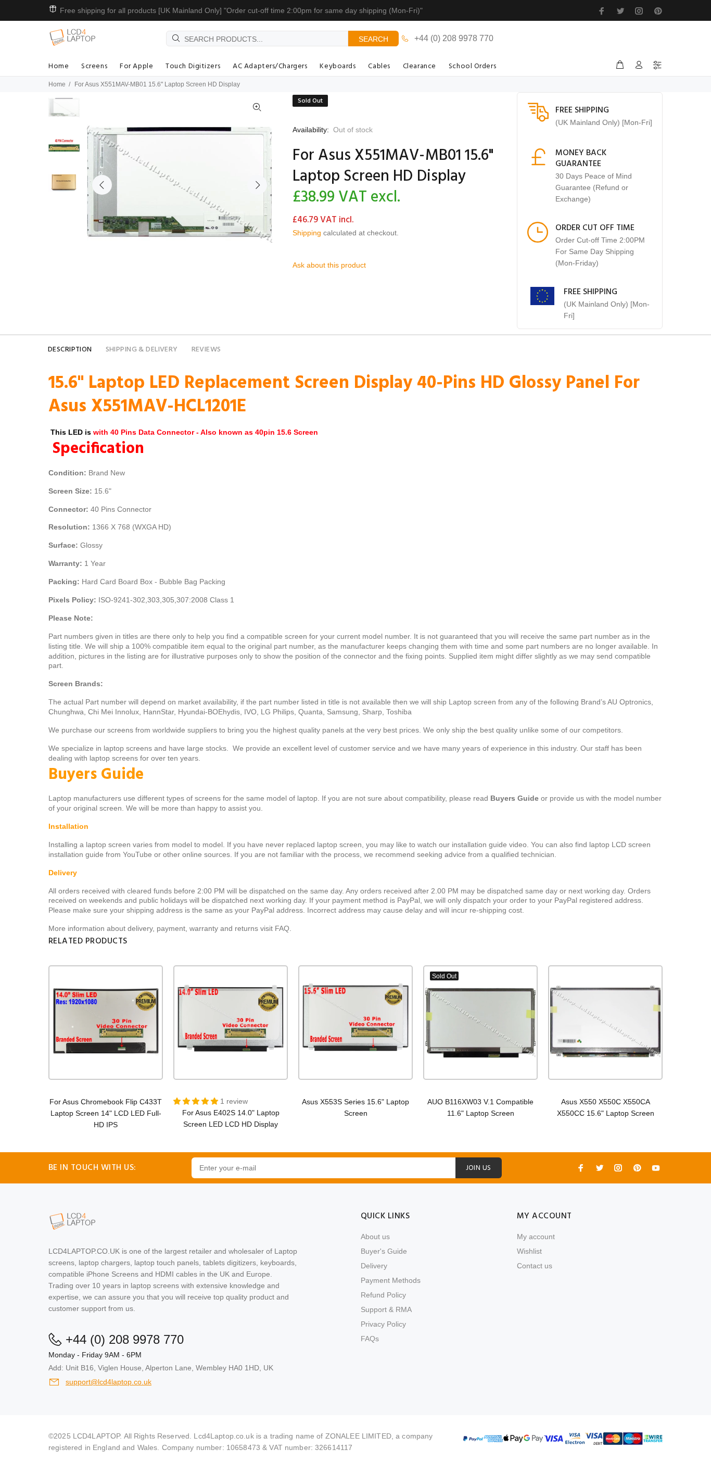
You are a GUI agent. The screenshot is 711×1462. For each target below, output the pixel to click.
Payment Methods (391, 1280)
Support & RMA (386, 1309)
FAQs (370, 1338)
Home (57, 84)
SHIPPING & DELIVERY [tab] (142, 350)
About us (375, 1236)
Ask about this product (329, 265)
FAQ (282, 928)
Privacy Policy (383, 1324)
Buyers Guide (514, 798)
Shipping (307, 233)
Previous (102, 185)
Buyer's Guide (384, 1251)
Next (257, 185)
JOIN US (478, 1168)
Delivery (374, 1266)
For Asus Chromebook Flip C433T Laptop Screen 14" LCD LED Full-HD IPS (105, 1113)
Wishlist (529, 1251)
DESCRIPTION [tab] (70, 350)
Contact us (534, 1266)
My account (536, 1236)
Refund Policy (383, 1295)
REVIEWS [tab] (206, 350)
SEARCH (373, 39)
